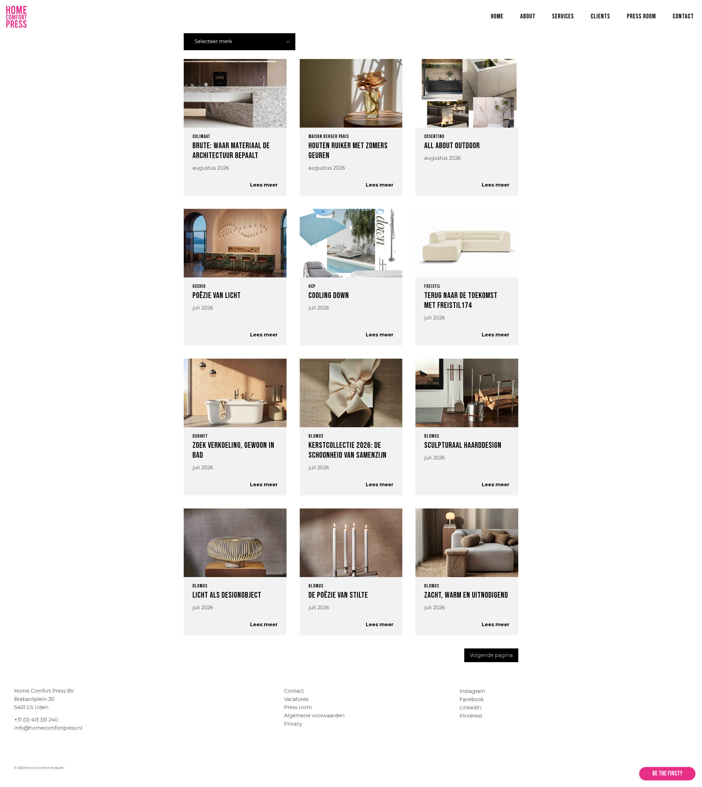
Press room (298, 707)
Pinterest (471, 716)
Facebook (472, 699)
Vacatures (296, 699)
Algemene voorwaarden (314, 716)
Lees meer (264, 185)
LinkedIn (471, 708)
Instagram (472, 691)
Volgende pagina (491, 655)
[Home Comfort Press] (16, 16)
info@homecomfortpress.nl (48, 728)
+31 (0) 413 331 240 (36, 720)
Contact (294, 691)
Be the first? (667, 773)
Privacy (293, 724)
